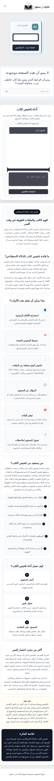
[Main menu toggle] (5, 6)
